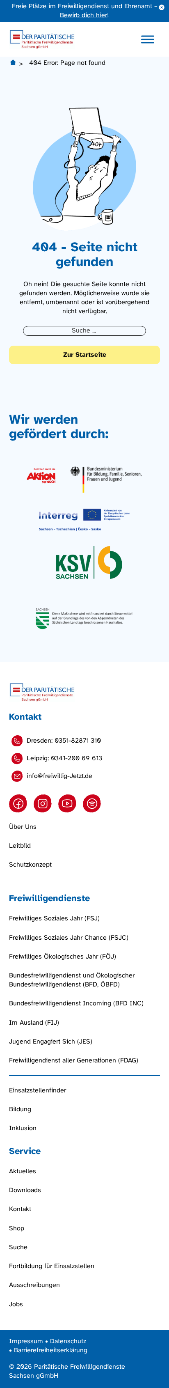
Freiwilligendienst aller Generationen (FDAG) (73, 1060)
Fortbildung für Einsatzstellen (51, 1266)
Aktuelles (22, 1171)
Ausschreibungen (34, 1285)
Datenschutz (68, 1341)
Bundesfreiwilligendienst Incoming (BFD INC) (76, 1003)
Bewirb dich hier (83, 15)
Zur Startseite (84, 354)
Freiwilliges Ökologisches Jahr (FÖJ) (62, 956)
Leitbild (20, 845)
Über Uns (23, 827)
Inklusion (23, 1128)
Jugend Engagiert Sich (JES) (50, 1041)
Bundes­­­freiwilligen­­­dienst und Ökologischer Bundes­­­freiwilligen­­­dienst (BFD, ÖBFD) (72, 980)
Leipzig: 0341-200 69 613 (64, 758)
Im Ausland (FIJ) (34, 1022)
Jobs (16, 1304)
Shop (16, 1228)
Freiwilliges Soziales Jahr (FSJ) (54, 918)
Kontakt (20, 1209)
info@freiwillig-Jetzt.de (59, 776)
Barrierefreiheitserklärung (50, 1350)
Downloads (25, 1190)
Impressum (26, 1341)
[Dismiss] (161, 7)
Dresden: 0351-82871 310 (64, 740)
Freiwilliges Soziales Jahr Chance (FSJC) (68, 937)
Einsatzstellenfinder (37, 1090)
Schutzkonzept (30, 864)
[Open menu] (147, 39)
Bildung (20, 1109)
